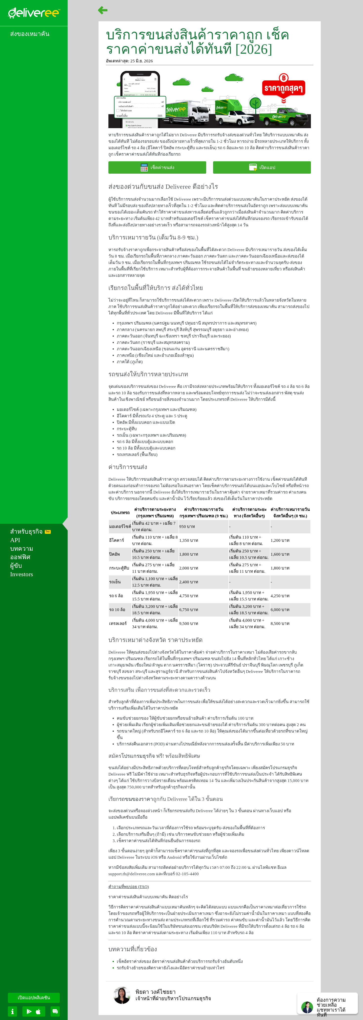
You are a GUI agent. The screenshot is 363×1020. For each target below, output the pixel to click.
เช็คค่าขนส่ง (162, 167)
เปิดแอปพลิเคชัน (34, 997)
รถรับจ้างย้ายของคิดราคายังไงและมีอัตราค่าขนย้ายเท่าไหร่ (170, 968)
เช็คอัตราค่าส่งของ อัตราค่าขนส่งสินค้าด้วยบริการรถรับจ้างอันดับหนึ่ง (180, 961)
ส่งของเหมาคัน (29, 34)
